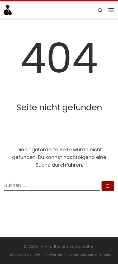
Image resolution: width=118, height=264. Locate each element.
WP (37, 254)
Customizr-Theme (95, 254)
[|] (8, 9)
